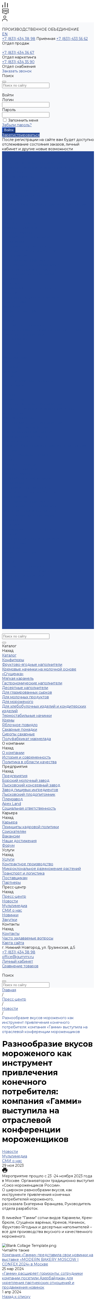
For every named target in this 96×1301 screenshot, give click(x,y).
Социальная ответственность (29, 288)
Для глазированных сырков (27, 190)
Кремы (8, 218)
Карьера (9, 292)
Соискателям (14, 302)
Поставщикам (14, 339)
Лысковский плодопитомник (28, 274)
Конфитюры (13, 158)
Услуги (8, 561)
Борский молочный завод (25, 260)
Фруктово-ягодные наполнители (32, 163)
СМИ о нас (12, 362)
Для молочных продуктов (25, 195)
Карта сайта (13, 385)
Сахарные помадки (19, 227)
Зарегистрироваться (21, 135)
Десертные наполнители (25, 186)
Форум (8, 316)
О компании (13, 483)
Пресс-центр (14, 589)
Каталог (9, 394)
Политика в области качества (29, 251)
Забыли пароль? (17, 125)
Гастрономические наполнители (32, 181)
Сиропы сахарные (18, 232)
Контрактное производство (27, 325)
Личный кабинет (17, 961)
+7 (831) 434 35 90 (18, 62)
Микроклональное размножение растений (41, 330)
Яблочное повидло (20, 223)
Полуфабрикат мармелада (26, 237)
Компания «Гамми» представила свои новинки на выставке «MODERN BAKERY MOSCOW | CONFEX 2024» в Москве (47, 1259)
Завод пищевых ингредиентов (30, 269)
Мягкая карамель (18, 176)
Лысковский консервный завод (31, 265)
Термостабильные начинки (27, 214)
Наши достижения (19, 311)
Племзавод (12, 278)
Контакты (10, 617)
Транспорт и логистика (23, 334)
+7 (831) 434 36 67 (18, 52)
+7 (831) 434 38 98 (18, 38)
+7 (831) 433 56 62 (72, 38)
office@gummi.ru (18, 956)
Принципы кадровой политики (30, 297)
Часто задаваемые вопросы (27, 381)
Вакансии (11, 306)
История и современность (26, 246)
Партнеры (11, 585)
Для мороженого (17, 200)
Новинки (10, 608)
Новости (10, 353)
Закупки (9, 612)
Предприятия (14, 255)
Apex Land (11, 283)
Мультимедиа (14, 357)
